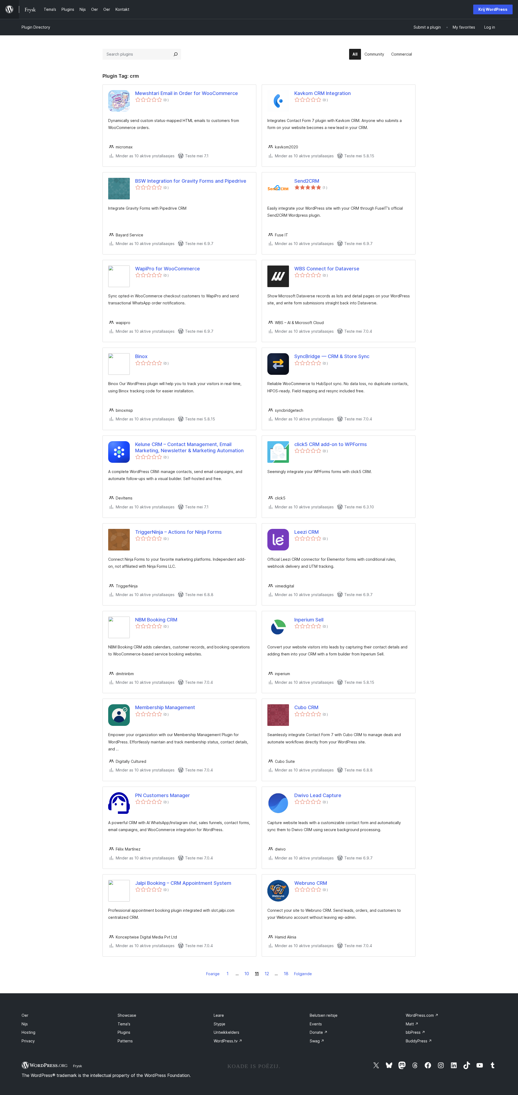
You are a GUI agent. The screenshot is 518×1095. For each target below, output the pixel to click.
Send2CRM (306, 181)
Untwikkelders (226, 1032)
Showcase (127, 1015)
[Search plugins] (175, 54)
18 (286, 973)
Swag (317, 1041)
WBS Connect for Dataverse (326, 268)
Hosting (28, 1032)
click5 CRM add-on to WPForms (330, 444)
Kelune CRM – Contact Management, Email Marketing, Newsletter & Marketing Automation (189, 447)
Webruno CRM (310, 883)
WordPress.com (422, 1015)
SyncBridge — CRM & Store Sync (331, 356)
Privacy (28, 1041)
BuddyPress (419, 1041)
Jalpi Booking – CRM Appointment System (183, 883)
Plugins (124, 1032)
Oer (25, 1015)
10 (246, 973)
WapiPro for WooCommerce (167, 268)
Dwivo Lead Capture (317, 795)
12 (267, 973)
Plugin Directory (36, 27)
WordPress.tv (228, 1041)
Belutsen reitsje (324, 1015)
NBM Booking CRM (156, 620)
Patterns (125, 1041)
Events (316, 1024)
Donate (319, 1032)
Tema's (124, 1024)
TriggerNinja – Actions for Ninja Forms (178, 532)
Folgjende (303, 973)
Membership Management (165, 707)
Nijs (25, 1024)
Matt (412, 1024)
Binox (141, 356)
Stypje (219, 1024)
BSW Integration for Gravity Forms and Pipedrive (190, 181)
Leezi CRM (306, 532)
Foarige (213, 973)
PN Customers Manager (162, 795)
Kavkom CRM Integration (322, 93)
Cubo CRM (306, 707)
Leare (219, 1015)
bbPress (415, 1032)
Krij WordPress (492, 9)
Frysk (77, 1066)
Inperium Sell (308, 620)
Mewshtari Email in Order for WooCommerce (186, 93)
